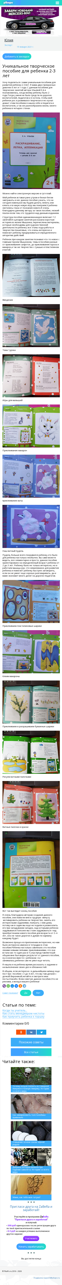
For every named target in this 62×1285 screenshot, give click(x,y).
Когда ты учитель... (14, 1010)
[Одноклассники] (20, 986)
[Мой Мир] (12, 986)
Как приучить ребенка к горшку (23, 1016)
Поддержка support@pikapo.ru (47, 1278)
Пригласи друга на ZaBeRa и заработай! (31, 1208)
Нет (38, 992)
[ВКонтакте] (16, 986)
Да (25, 992)
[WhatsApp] (8, 986)
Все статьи (31, 1052)
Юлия (8, 40)
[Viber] (4, 986)
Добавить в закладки (17, 56)
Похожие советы (31, 1042)
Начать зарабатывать (31, 1246)
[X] (41, 1032)
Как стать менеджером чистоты (23, 1013)
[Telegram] (24, 986)
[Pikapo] (8, 2)
